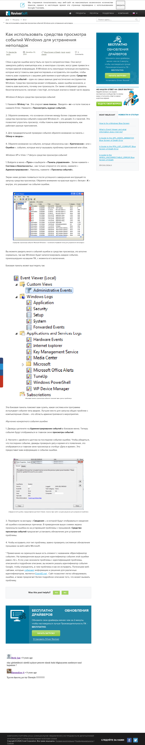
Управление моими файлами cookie (40, 739)
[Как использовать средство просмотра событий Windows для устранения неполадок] (48, 241)
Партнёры (23, 736)
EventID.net (41, 573)
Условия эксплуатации (65, 741)
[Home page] (70, 13)
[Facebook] (129, 742)
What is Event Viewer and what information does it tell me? (112, 130)
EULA (31, 736)
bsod (63, 52)
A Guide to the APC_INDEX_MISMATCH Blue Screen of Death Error (116, 139)
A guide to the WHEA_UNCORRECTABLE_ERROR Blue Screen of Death (117, 157)
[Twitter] (135, 742)
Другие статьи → (105, 165)
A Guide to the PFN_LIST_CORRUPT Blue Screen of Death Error (117, 147)
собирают (29, 570)
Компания (12, 736)
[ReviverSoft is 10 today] (64, 13)
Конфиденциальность (84, 741)
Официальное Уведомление (48, 736)
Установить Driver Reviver (46, 639)
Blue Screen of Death (52, 52)
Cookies (10, 743)
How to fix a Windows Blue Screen (114, 123)
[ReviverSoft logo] (16, 13)
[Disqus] (48, 688)
